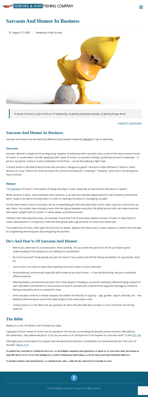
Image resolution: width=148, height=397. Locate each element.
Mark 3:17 (22, 345)
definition (16, 189)
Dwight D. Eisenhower (130, 123)
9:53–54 (136, 335)
